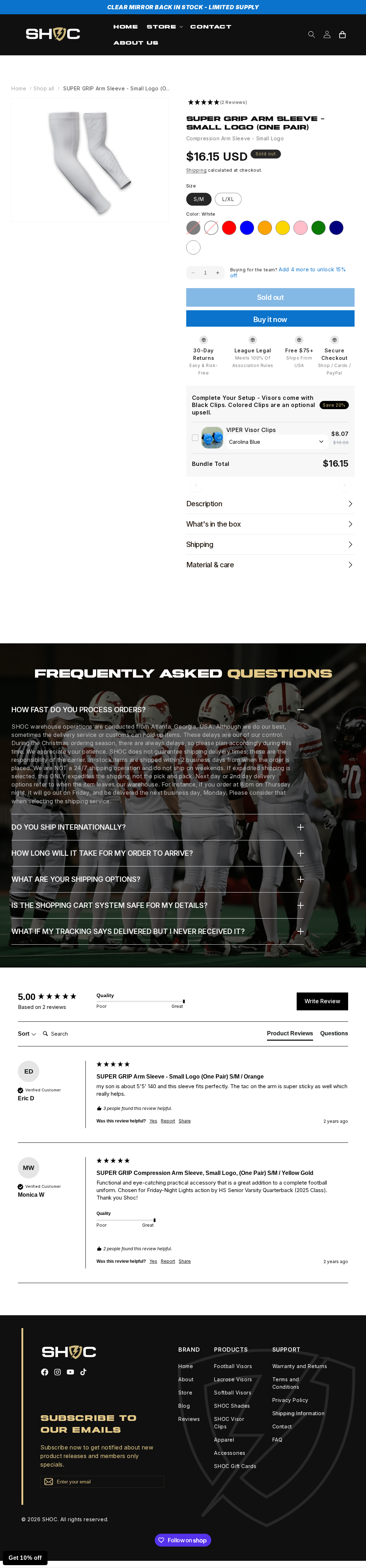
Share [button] (185, 1121)
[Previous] (196, 485)
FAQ (277, 1440)
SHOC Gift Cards (235, 1466)
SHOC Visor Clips (229, 1422)
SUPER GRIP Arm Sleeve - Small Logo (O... (116, 88)
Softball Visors (232, 1392)
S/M (199, 199)
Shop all (44, 88)
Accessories (230, 1453)
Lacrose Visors (233, 1379)
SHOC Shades (232, 1406)
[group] (55, 996)
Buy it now (270, 319)
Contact (282, 1426)
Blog (184, 1406)
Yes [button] (153, 1121)
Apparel (224, 1440)
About (185, 1379)
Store (185, 1392)
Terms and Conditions (286, 1383)
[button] (164, 27)
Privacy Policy (290, 1400)
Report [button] (168, 1121)
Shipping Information (298, 1413)
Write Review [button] (322, 1001)
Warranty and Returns (299, 1366)
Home (18, 88)
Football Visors (233, 1366)
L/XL (228, 199)
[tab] (290, 1035)
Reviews (189, 1419)
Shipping (196, 170)
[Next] (344, 485)
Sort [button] (24, 1034)
